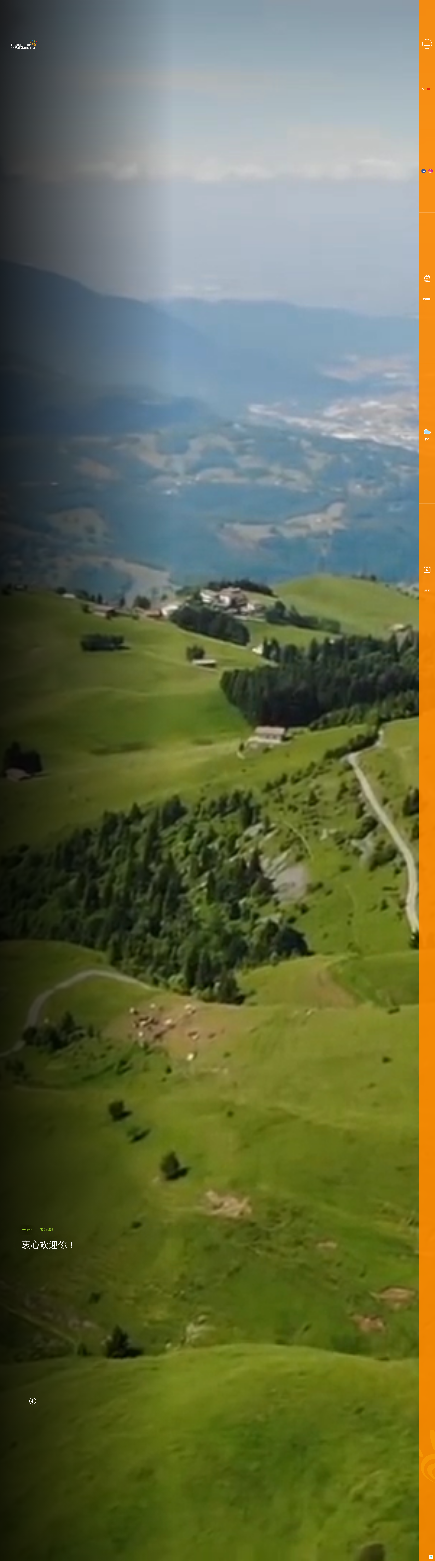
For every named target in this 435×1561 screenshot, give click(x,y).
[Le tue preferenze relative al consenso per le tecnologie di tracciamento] (431, 1557)
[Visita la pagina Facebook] (423, 171)
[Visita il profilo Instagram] (430, 171)
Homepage (27, 1229)
